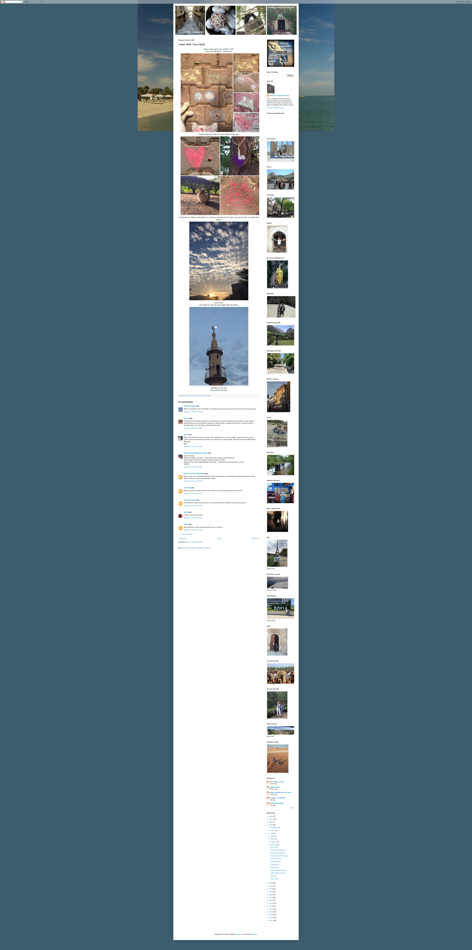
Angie (186, 524)
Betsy (186, 435)
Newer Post (183, 538)
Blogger (254, 934)
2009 (271, 920)
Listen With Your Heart (277, 873)
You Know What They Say (279, 856)
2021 (271, 886)
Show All (291, 807)
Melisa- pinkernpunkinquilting (194, 473)
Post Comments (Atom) (195, 542)
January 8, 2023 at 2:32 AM (193, 518)
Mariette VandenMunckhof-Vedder (195, 453)
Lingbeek (240, 934)
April (272, 836)
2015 (271, 903)
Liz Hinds (187, 488)
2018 (271, 895)
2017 (271, 897)
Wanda (186, 418)
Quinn (186, 512)
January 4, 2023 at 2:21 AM (193, 446)
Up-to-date (274, 847)
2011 (271, 915)
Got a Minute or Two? (276, 782)
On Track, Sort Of (276, 859)
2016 (271, 900)
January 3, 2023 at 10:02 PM (193, 412)
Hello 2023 (274, 879)
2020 (271, 889)
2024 (271, 822)
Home (219, 538)
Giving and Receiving (277, 853)
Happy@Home (274, 787)
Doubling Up (274, 864)
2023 (271, 825)
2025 (271, 819)
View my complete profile (275, 108)
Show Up (273, 876)
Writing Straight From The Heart (280, 792)
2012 (271, 912)
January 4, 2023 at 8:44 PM (193, 493)
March (273, 839)
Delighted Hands (189, 406)
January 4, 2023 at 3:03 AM (193, 467)
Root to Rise (274, 867)
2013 (271, 909)
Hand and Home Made (278, 870)
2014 (271, 906)
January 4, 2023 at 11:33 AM (193, 481)
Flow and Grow (275, 861)
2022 (271, 883)
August (273, 830)
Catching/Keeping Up (277, 850)
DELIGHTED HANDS (276, 803)
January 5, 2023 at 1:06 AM (193, 505)
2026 (271, 816)
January (273, 845)
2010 (271, 918)
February (274, 842)
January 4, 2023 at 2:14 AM (193, 428)
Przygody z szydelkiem (277, 798)
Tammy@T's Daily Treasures (279, 95)
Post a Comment (186, 534)
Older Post (255, 538)
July (272, 833)
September (274, 827)
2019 (271, 892)
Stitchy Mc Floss (190, 500)
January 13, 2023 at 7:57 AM (193, 530)
